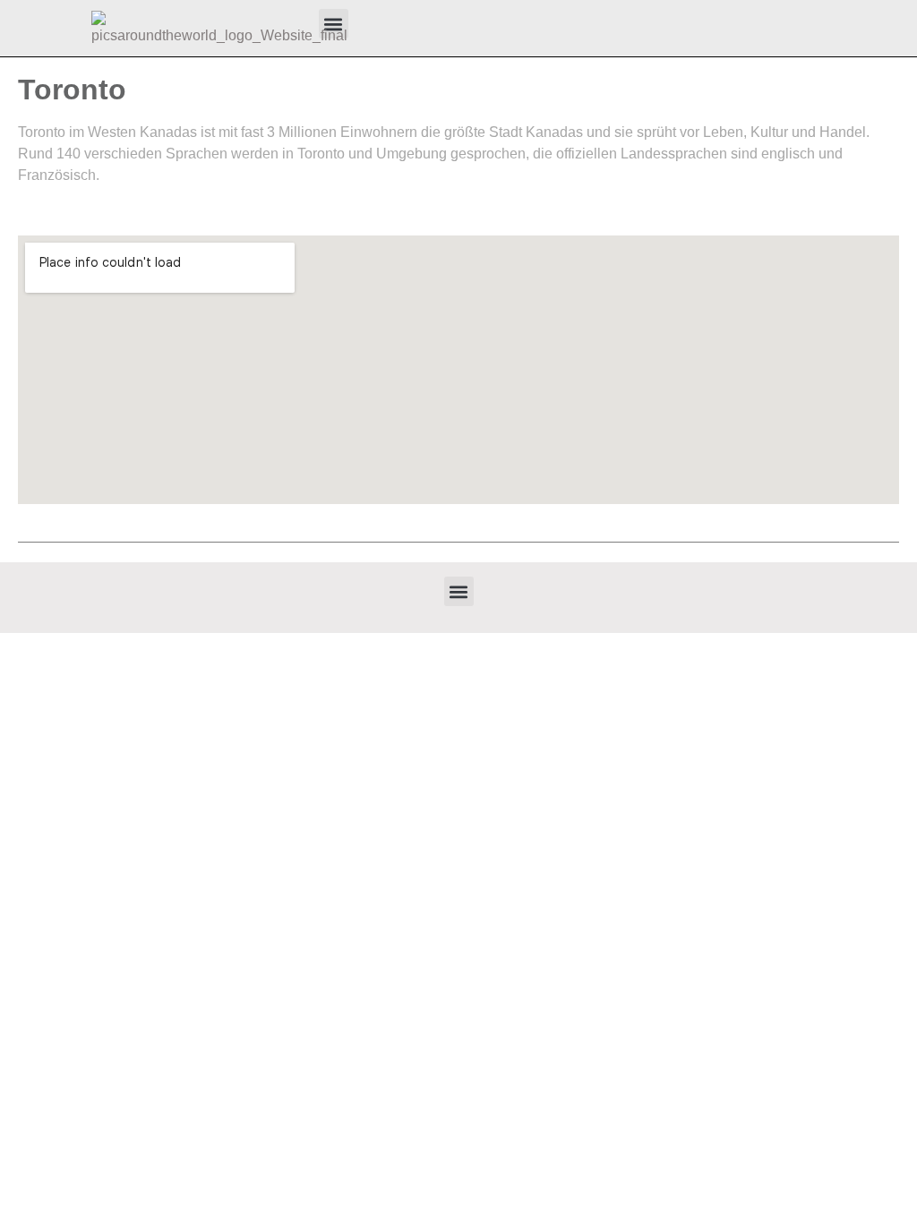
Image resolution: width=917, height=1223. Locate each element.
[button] (459, 591)
